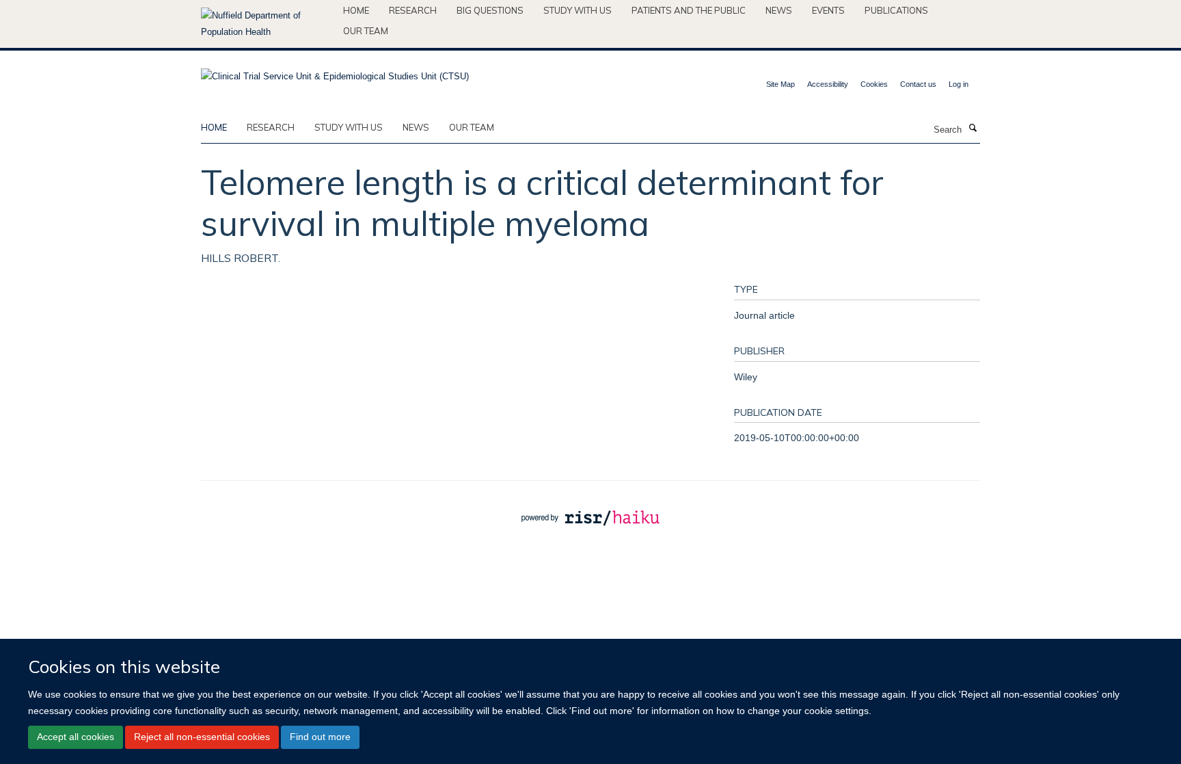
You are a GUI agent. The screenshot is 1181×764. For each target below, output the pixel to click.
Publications (896, 10)
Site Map (780, 84)
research (271, 127)
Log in (958, 84)
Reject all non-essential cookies (202, 736)
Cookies (874, 84)
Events (828, 10)
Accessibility (827, 84)
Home (356, 10)
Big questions (490, 10)
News (778, 10)
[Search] (972, 128)
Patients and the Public (689, 10)
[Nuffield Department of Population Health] (267, 24)
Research (413, 10)
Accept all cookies (75, 736)
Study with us (577, 10)
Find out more (320, 736)
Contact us (918, 84)
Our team (365, 30)
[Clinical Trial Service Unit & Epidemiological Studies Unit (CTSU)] (335, 72)
